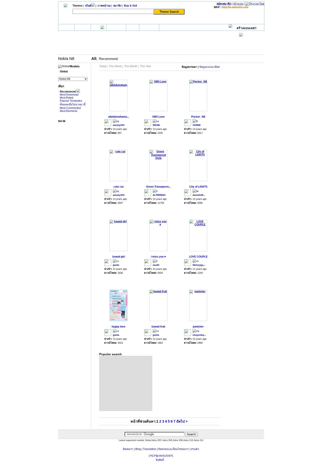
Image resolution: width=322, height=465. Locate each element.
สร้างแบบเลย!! (247, 28)
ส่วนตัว (195, 449)
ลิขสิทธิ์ (160, 460)
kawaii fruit (158, 326)
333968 (196, 125)
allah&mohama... (118, 116)
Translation (149, 449)
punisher (198, 326)
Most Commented (70, 108)
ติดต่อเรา (128, 449)
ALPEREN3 (159, 195)
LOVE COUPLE (198, 256)
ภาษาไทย (258, 3)
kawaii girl (118, 256)
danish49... (199, 195)
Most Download (69, 94)
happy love (118, 326)
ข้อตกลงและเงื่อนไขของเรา (173, 449)
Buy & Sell (149, 27)
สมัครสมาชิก (224, 3)
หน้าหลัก (66, 28)
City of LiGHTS (198, 186)
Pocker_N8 (198, 116)
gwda (116, 265)
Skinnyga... (199, 265)
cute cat (118, 186)
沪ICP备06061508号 (161, 455)
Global (64, 71)
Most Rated (66, 97)
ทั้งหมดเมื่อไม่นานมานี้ (72, 104)
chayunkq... (199, 335)
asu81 (156, 265)
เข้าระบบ (238, 3)
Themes (82, 27)
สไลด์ (97, 28)
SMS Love (158, 116)
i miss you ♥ (158, 256)
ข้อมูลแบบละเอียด (209, 66)
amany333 (118, 125)
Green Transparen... (158, 186)
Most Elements (68, 111)
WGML (156, 125)
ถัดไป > (182, 421)
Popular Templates (71, 100)
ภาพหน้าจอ (116, 28)
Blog (138, 449)
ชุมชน (132, 28)
